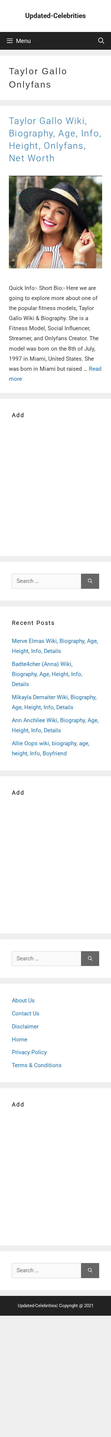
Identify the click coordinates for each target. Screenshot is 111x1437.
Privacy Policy (29, 1052)
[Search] (90, 581)
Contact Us (25, 1013)
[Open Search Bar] (101, 41)
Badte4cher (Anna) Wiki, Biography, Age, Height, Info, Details (47, 674)
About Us (23, 1000)
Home (19, 1039)
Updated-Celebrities (55, 16)
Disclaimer (25, 1026)
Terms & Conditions (37, 1065)
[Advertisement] (55, 486)
